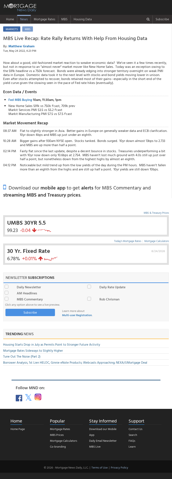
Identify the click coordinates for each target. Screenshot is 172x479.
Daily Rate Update (112, 287)
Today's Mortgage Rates (127, 241)
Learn (132, 446)
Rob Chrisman (109, 299)
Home (10, 19)
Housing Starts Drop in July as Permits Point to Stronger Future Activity (51, 344)
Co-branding (58, 446)
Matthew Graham (21, 46)
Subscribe (162, 19)
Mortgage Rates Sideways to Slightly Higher (33, 350)
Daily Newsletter (29, 287)
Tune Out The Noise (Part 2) (21, 356)
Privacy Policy (119, 467)
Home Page (17, 429)
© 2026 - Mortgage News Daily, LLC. (66, 467)
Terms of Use (99, 467)
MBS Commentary (30, 299)
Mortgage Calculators (156, 241)
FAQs (132, 440)
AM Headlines (27, 293)
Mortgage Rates (44, 19)
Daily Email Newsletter (103, 440)
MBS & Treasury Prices (156, 213)
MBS (64, 19)
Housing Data (83, 19)
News (24, 19)
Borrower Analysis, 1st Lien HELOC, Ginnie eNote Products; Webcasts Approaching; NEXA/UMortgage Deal (75, 362)
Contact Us (135, 429)
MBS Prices (57, 435)
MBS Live (94, 446)
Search (133, 435)
